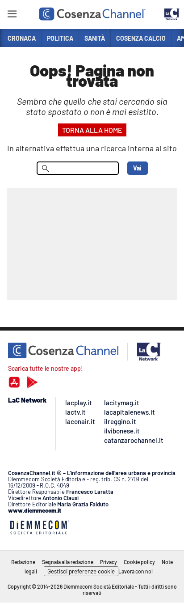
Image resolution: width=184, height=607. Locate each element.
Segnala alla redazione (67, 562)
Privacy (108, 562)
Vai (137, 168)
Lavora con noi (135, 571)
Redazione (23, 562)
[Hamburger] (12, 15)
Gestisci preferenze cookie (81, 571)
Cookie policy (139, 562)
